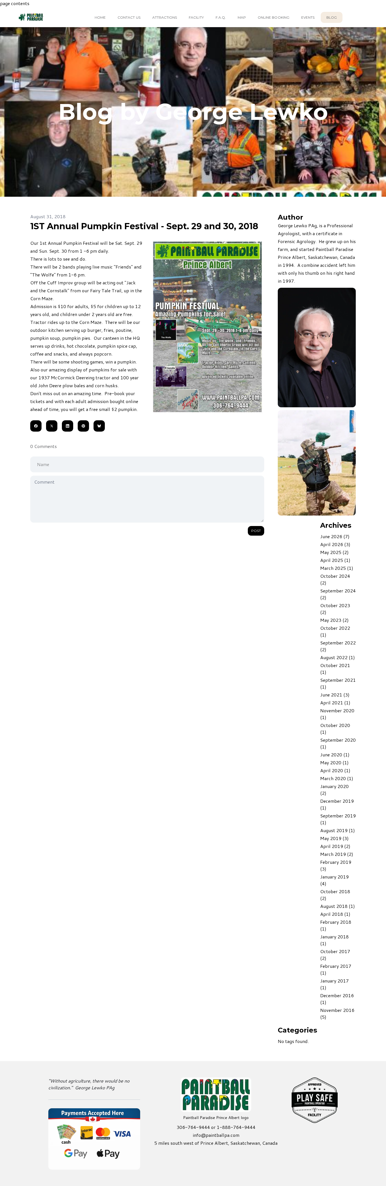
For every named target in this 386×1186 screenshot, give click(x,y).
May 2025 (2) (334, 552)
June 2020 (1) (335, 754)
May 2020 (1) (334, 762)
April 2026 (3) (335, 544)
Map (242, 17)
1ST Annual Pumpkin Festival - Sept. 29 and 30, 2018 (144, 226)
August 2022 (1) (337, 657)
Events (308, 17)
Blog (331, 17)
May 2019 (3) (334, 838)
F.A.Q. (221, 17)
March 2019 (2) (336, 854)
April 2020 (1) (335, 770)
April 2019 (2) (335, 846)
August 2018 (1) (337, 906)
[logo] (40, 17)
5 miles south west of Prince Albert (191, 1143)
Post (256, 531)
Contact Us (129, 17)
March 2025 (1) (336, 568)
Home (100, 17)
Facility (196, 17)
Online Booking (273, 17)
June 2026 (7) (335, 536)
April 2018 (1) (335, 914)
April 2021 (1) (335, 702)
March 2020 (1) (336, 778)
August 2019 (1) (337, 830)
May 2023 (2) (334, 620)
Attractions (164, 17)
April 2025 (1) (335, 560)
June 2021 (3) (335, 694)
